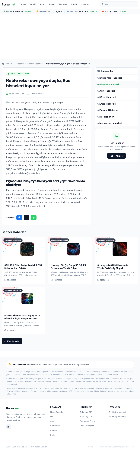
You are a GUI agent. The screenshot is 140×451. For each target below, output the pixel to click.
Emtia (74, 4)
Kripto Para (55, 426)
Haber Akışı (115, 156)
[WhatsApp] (34, 217)
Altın (42, 4)
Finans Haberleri (87, 426)
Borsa (8, 4)
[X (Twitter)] (26, 217)
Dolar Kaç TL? (86, 412)
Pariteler (63, 4)
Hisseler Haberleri (35, 64)
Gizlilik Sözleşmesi (117, 412)
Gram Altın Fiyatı (87, 421)
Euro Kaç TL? (86, 416)
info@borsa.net (119, 416)
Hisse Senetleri (57, 412)
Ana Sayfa (9, 64)
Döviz (33, 4)
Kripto (52, 4)
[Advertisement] (70, 37)
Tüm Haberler (13, 341)
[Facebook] (19, 217)
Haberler (85, 4)
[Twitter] (8, 426)
